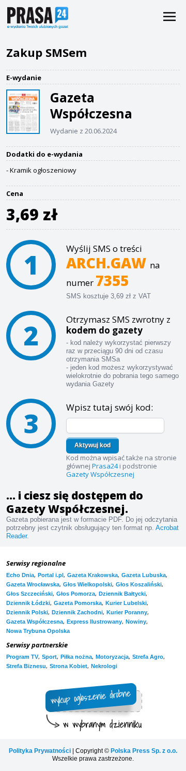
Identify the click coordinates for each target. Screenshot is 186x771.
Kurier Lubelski (126, 603)
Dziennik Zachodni (77, 612)
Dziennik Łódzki (28, 603)
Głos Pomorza (75, 594)
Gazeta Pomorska (78, 603)
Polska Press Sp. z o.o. (144, 750)
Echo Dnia (20, 575)
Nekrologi (104, 666)
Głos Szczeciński (29, 594)
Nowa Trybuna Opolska (38, 631)
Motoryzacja (112, 657)
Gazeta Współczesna (34, 621)
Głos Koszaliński (139, 584)
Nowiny (136, 621)
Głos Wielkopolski (87, 584)
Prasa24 (105, 466)
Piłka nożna (76, 657)
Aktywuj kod (92, 445)
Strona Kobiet (68, 666)
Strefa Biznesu (26, 666)
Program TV (22, 657)
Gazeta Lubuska (143, 575)
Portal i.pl (51, 575)
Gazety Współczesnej (100, 474)
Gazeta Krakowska (92, 575)
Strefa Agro (147, 657)
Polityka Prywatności (40, 750)
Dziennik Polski (27, 612)
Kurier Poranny (126, 612)
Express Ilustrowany (94, 621)
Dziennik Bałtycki (122, 594)
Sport (49, 657)
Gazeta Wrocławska (32, 584)
